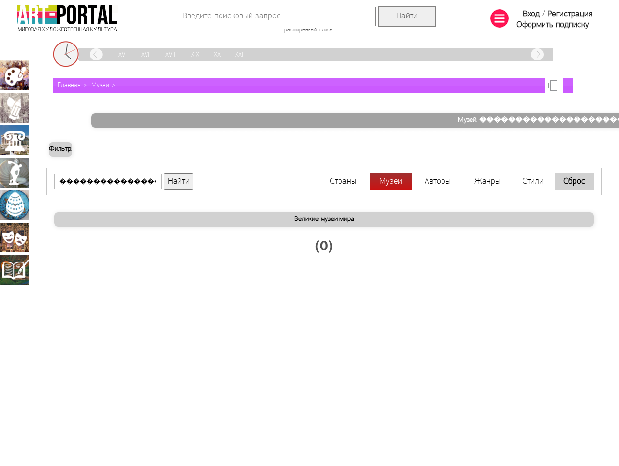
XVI (122, 54)
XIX (195, 54)
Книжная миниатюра (14, 270)
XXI (239, 54)
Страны (343, 181)
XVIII (171, 54)
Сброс (574, 181)
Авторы (438, 181)
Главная (69, 85)
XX (217, 54)
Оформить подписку (552, 25)
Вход (531, 14)
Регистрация (569, 14)
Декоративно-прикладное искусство (14, 205)
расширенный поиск (308, 30)
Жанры (487, 181)
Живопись (14, 75)
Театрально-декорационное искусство (14, 237)
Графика (14, 108)
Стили (533, 181)
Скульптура (14, 173)
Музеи (100, 85)
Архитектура (14, 140)
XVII (146, 54)
